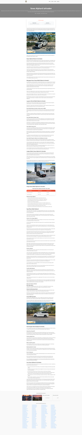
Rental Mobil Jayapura (34, 414)
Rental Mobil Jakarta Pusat (25, 422)
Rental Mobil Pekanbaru (24, 419)
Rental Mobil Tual (52, 422)
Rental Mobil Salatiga (43, 422)
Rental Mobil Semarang (24, 415)
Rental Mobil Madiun (43, 421)
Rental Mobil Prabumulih (43, 416)
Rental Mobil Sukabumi (34, 418)
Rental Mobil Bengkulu (34, 416)
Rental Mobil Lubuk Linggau (44, 409)
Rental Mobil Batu (43, 414)
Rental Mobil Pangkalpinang (44, 411)
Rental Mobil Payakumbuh (53, 410)
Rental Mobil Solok (53, 423)
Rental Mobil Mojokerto (53, 411)
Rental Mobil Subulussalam (53, 417)
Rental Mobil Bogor (24, 420)
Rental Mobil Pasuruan (43, 417)
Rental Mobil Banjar (43, 419)
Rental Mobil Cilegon (34, 410)
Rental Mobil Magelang (53, 414)
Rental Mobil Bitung (43, 415)
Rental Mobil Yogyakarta (34, 413)
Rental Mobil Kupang (34, 415)
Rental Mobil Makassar (24, 416)
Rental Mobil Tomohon (53, 419)
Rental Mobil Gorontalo (43, 420)
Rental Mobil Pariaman (53, 418)
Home (35, 13)
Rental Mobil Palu (33, 417)
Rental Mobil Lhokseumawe (44, 423)
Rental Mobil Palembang (24, 414)
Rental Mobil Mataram (34, 411)
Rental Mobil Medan (24, 409)
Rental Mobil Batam (24, 418)
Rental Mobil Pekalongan (34, 423)
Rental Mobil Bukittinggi (53, 412)
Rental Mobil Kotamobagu (53, 416)
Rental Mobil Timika (53, 415)
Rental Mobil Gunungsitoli (53, 413)
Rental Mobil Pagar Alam (53, 409)
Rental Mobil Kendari (34, 419)
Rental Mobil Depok (24, 411)
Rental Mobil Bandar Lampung (25, 421)
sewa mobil (38, 13)
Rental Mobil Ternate (43, 418)
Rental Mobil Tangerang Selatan (25, 417)
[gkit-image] (26, 1)
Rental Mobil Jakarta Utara (25, 413)
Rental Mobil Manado (34, 412)
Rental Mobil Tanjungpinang (44, 412)
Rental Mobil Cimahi (34, 409)
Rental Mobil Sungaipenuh (53, 420)
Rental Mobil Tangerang (24, 412)
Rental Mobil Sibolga (53, 421)
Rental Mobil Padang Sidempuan (44, 413)
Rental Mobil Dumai (34, 422)
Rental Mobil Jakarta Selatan (25, 410)
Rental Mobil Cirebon (34, 421)
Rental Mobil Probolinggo (43, 410)
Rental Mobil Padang (24, 423)
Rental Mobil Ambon (34, 420)
